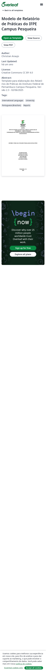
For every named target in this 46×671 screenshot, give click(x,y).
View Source (34, 38)
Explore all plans (23, 254)
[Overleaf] (10, 4)
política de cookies (24, 664)
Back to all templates (12, 10)
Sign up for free (23, 248)
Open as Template (12, 38)
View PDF (8, 45)
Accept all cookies (34, 668)
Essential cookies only (13, 668)
